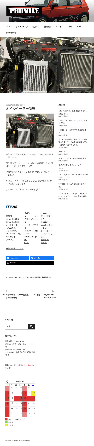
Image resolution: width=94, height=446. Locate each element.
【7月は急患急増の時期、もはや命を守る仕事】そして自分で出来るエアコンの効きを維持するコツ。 (73, 142)
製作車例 (45, 240)
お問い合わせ (11, 33)
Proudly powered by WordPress (17, 440)
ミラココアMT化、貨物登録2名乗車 (72, 158)
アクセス (59, 27)
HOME (8, 27)
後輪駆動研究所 (46, 277)
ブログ (70, 27)
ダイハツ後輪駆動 (34, 277)
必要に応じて (64, 152)
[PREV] (7, 381)
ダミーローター (31, 216)
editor (22, 105)
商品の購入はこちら (15, 248)
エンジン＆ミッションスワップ (18, 277)
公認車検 (45, 222)
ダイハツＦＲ (47, 231)
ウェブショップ (22, 27)
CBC (26, 242)
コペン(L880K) (12, 219)
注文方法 (36, 27)
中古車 (44, 242)
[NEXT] (33, 381)
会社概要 (47, 27)
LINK (79, 27)
